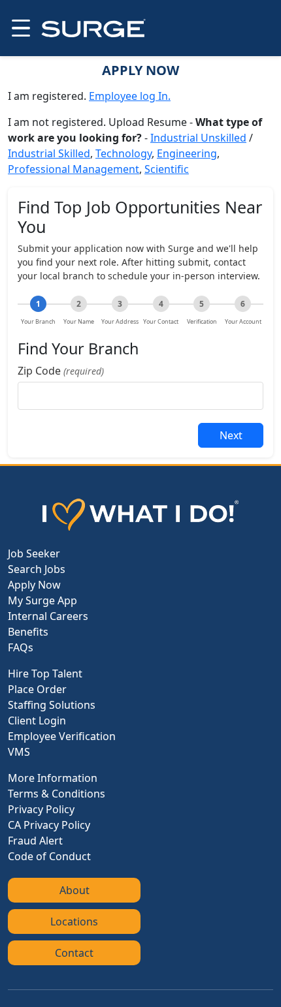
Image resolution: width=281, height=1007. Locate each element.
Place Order (37, 689)
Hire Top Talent (45, 673)
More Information (52, 778)
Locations (74, 921)
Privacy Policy (41, 809)
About (74, 890)
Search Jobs (36, 569)
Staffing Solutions (51, 705)
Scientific (166, 169)
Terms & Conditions (56, 793)
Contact (74, 953)
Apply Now (34, 585)
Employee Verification (62, 736)
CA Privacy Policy (49, 825)
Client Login (37, 720)
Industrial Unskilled (198, 138)
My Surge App (42, 600)
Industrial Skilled (49, 153)
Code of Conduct (49, 856)
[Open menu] (19, 28)
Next (231, 435)
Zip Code (61, 371)
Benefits (28, 632)
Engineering (187, 153)
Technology (123, 153)
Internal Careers (48, 616)
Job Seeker (34, 553)
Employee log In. (130, 96)
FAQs (20, 647)
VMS (19, 752)
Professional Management (73, 169)
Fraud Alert (35, 840)
